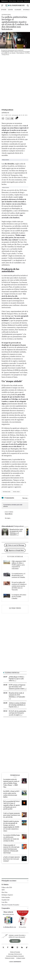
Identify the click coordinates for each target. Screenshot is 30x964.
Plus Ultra (4, 892)
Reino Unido (16, 491)
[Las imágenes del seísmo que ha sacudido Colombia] (6, 596)
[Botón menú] (2, 5)
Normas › (25, 498)
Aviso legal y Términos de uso (15, 954)
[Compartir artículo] (3, 118)
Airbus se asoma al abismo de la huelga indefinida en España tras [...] (17, 705)
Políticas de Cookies (9, 958)
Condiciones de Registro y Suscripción (15, 956)
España (10, 9)
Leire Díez (4, 902)
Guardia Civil (5, 900)
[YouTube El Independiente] (12, 947)
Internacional (6, 14)
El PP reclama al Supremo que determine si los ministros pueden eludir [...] (17, 687)
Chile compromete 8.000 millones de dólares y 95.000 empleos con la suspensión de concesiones (19, 564)
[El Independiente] (15, 6)
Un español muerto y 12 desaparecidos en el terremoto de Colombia (18, 575)
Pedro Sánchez (6, 897)
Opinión (3, 9)
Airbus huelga (20, 1)
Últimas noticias (12, 1)
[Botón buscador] (28, 5)
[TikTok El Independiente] (26, 947)
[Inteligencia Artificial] (8, 923)
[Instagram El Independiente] (17, 947)
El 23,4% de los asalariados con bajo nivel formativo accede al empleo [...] (17, 713)
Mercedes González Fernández (10, 905)
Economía (18, 9)
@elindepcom (5, 112)
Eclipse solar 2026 (7, 887)
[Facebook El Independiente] (7, 947)
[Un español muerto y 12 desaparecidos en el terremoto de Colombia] (6, 575)
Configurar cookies (20, 958)
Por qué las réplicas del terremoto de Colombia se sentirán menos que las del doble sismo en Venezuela (19, 586)
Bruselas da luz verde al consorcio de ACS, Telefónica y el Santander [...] (16, 532)
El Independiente (7, 110)
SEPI (3, 890)
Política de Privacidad (15, 952)
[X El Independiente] (3, 947)
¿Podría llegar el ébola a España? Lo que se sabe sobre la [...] (16, 678)
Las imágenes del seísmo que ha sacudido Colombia (19, 596)
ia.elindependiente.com (9, 927)
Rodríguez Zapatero (7, 895)
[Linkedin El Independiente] (22, 947)
